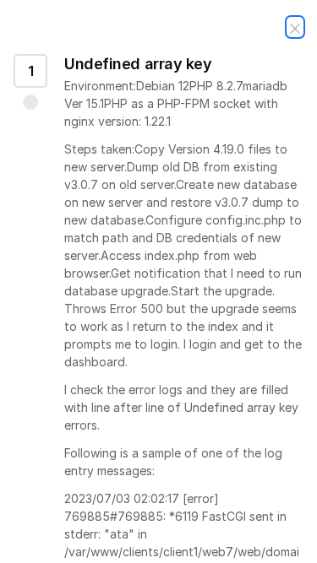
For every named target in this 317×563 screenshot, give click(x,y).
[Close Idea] (295, 27)
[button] (30, 102)
